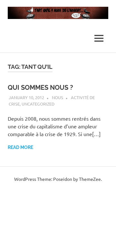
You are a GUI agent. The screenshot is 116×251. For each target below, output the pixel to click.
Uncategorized (38, 104)
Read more (20, 147)
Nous (57, 97)
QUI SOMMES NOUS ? (40, 87)
